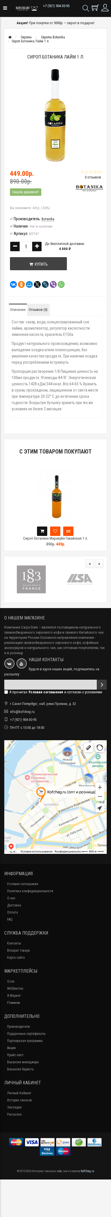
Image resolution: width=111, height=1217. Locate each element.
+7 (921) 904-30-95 (56, 6)
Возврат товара (18, 950)
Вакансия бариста (20, 1069)
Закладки (14, 1107)
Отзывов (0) (38, 309)
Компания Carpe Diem (21, 627)
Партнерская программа (25, 1041)
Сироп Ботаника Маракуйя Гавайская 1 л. (55, 538)
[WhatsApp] (59, 284)
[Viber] (51, 284)
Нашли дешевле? (25, 192)
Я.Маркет (14, 996)
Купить (40, 264)
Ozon (11, 981)
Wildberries (15, 989)
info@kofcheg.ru (22, 712)
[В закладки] (55, 531)
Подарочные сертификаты (26, 1034)
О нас (11, 898)
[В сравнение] (68, 531)
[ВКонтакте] (11, 284)
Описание (17, 309)
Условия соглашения (22, 884)
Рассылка (14, 1114)
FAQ (10, 919)
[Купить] (42, 531)
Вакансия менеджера (23, 1062)
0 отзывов (93, 177)
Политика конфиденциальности (30, 891)
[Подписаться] (102, 685)
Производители (18, 1027)
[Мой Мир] (27, 284)
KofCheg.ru (87, 1171)
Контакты (14, 943)
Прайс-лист (15, 1055)
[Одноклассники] (19, 284)
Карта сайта (16, 958)
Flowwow (13, 1003)
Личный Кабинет (19, 1093)
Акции (11, 1048)
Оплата (12, 912)
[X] (35, 284)
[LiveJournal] (43, 284)
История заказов (19, 1100)
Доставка (14, 905)
